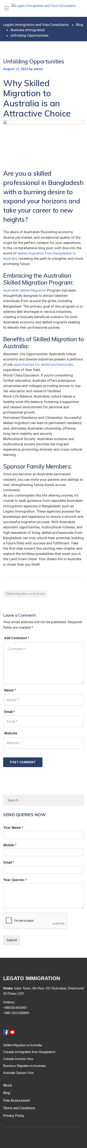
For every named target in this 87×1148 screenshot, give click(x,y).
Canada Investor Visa (18, 1059)
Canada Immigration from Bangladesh (29, 1052)
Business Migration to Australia (24, 1066)
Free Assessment (16, 1100)
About (7, 1085)
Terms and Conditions (19, 1108)
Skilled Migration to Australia (25, 594)
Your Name (13, 828)
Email (8, 862)
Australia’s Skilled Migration (24, 290)
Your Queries (15, 880)
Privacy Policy (13, 1116)
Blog (6, 1093)
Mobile (9, 845)
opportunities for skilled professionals (43, 364)
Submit (12, 940)
